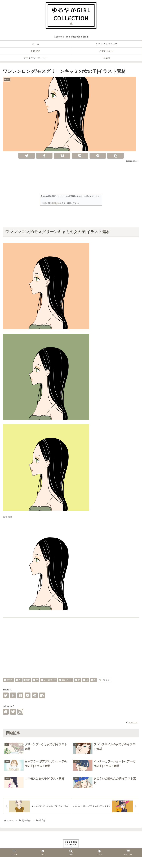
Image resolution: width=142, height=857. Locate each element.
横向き (10, 680)
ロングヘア (67, 680)
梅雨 (28, 680)
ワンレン (106, 680)
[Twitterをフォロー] (13, 712)
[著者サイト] (6, 712)
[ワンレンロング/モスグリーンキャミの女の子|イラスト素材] (62, 156)
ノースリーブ (50, 680)
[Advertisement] (71, 172)
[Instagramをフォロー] (20, 712)
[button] (131, 623)
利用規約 (56, 203)
